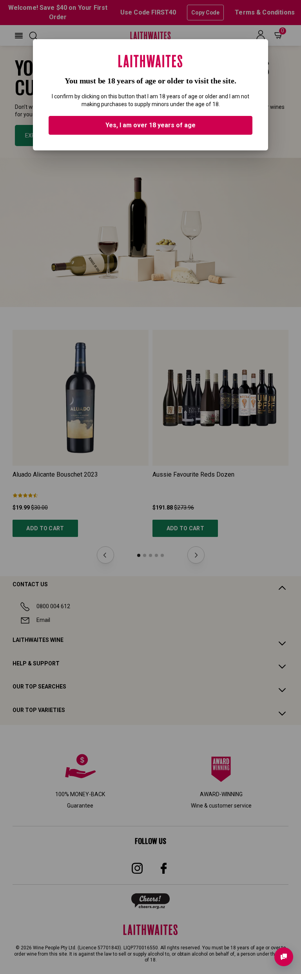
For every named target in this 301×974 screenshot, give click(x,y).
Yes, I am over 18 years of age (150, 125)
